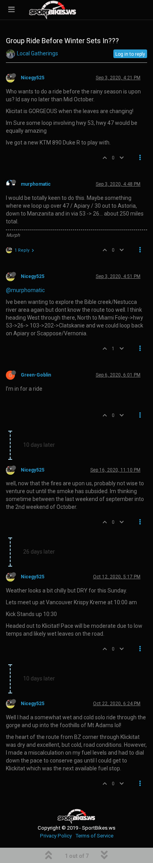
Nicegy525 (32, 77)
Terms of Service (94, 836)
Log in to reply (130, 54)
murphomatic (36, 184)
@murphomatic (25, 290)
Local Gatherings (37, 53)
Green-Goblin (36, 375)
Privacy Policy (56, 836)
